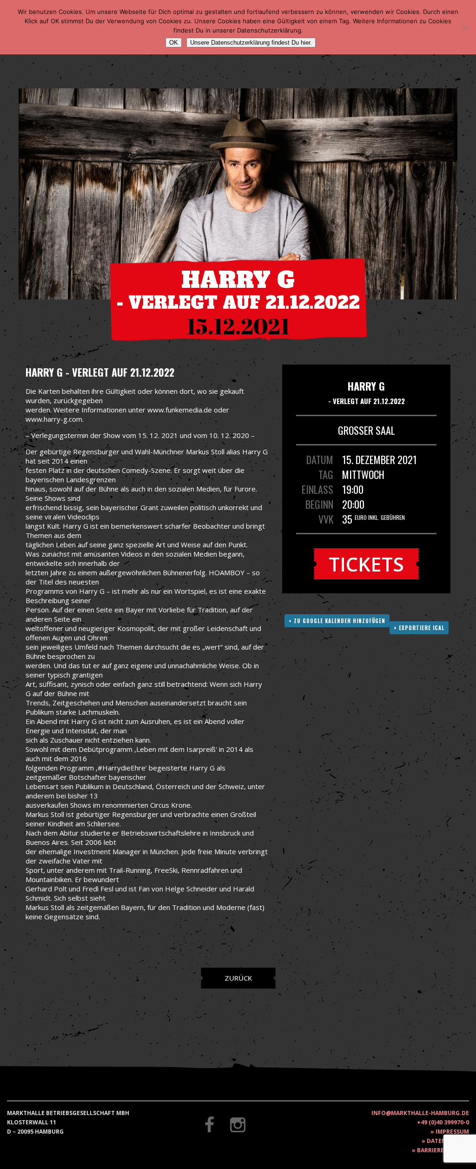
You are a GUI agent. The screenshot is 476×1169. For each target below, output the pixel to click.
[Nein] (464, 27)
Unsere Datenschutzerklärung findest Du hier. (251, 42)
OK (173, 42)
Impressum (452, 1132)
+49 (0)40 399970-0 (443, 1122)
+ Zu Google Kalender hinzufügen (337, 620)
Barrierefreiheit (443, 1150)
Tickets (366, 564)
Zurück (238, 978)
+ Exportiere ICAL (419, 627)
